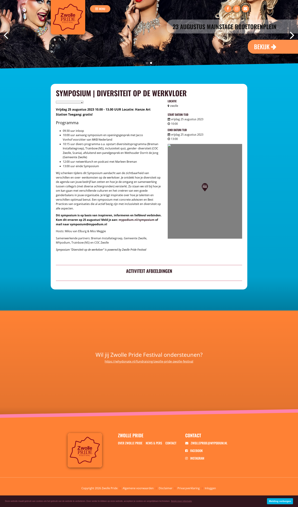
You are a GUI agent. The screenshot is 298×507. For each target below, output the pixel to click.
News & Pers (154, 443)
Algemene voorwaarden (138, 488)
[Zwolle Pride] (68, 17)
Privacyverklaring (188, 488)
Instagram (197, 458)
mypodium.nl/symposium (137, 220)
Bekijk (262, 46)
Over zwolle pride (130, 443)
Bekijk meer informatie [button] (181, 501)
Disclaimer (165, 488)
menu (102, 9)
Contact (170, 443)
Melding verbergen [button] (280, 501)
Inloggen (210, 488)
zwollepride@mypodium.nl (208, 443)
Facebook (196, 450)
